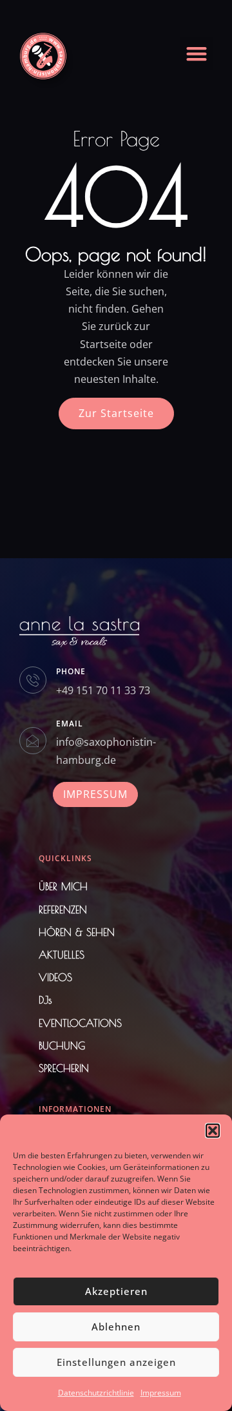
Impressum (160, 1392)
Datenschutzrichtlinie (96, 1392)
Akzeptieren (116, 1291)
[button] (212, 1130)
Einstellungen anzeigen (116, 1362)
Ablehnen (116, 1326)
